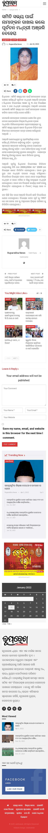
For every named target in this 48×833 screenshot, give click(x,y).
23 (43, 612)
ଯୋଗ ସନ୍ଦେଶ (37, 813)
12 (18, 607)
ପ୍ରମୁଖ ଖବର (6, 40)
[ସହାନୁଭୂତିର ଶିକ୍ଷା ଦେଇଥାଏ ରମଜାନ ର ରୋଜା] (24, 471)
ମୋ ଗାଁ (27, 813)
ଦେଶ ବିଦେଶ (9, 461)
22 (36, 612)
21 (30, 612)
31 (5, 620)
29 (36, 616)
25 (11, 616)
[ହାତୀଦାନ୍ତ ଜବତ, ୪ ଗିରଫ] (13, 331)
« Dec (4, 624)
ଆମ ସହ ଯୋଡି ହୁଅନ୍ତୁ (12, 763)
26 (18, 616)
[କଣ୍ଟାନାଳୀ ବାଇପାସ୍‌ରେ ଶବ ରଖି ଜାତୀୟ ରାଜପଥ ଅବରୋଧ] (34, 304)
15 (36, 607)
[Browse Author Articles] (24, 243)
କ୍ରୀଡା (19, 813)
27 (24, 616)
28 (30, 616)
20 (24, 612)
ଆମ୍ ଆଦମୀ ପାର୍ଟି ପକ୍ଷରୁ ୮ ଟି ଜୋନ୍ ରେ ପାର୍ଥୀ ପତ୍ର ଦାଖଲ (35, 280)
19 (18, 612)
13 (24, 607)
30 (43, 616)
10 (5, 607)
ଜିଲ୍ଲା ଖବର (30, 805)
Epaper (24, 817)
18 (11, 612)
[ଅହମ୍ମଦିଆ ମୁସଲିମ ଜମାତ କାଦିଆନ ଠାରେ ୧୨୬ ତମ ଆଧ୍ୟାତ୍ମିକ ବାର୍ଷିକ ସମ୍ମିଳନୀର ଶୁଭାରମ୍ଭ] (8, 739)
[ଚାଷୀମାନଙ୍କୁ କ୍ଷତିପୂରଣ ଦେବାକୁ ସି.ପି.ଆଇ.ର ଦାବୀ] (13, 304)
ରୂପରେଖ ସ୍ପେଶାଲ (23, 809)
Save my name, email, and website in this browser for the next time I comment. (23, 433)
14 (30, 607)
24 (5, 616)
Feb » (9, 624)
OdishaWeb (30, 828)
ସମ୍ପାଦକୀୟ (9, 813)
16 (43, 607)
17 (5, 612)
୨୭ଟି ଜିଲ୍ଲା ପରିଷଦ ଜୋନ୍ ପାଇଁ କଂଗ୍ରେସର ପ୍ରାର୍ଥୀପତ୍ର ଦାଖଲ (13, 280)
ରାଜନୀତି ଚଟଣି (22, 40)
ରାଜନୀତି (14, 40)
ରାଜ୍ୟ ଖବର (18, 805)
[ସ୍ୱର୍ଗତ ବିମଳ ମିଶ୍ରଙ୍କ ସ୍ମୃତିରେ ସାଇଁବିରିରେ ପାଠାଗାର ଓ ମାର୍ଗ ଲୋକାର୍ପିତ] (34, 331)
